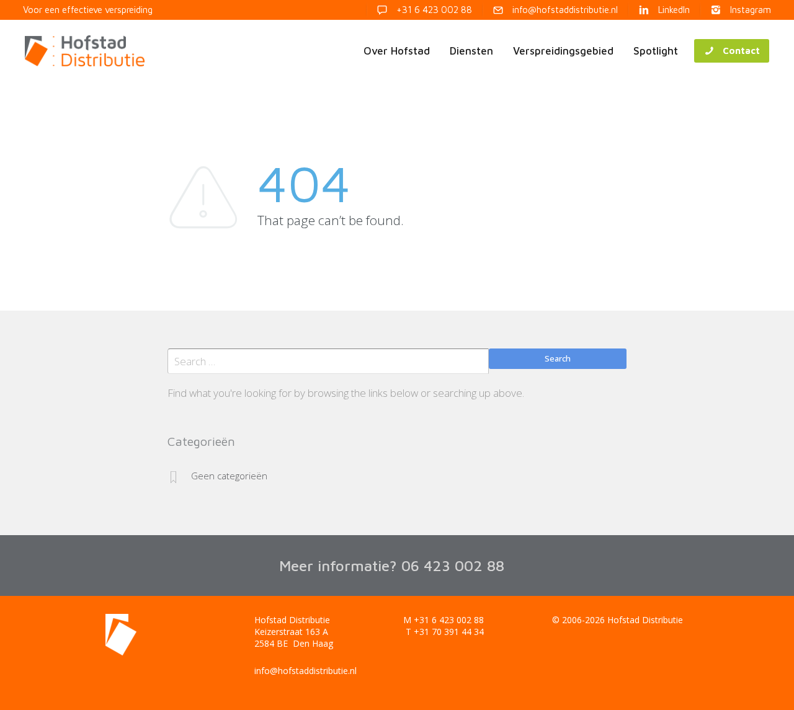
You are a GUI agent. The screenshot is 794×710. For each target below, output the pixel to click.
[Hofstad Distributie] (85, 51)
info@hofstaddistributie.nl (305, 671)
